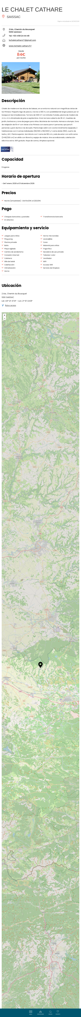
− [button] (4, 318)
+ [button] (4, 315)
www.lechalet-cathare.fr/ (20, 46)
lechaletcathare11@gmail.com (22, 40)
